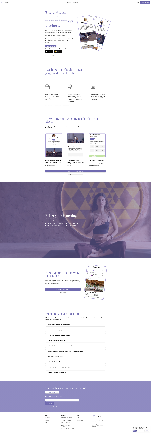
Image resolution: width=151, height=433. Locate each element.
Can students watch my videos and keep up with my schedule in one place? (65, 351)
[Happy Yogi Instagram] (85, 2)
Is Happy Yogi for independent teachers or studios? (60, 346)
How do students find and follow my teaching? (59, 335)
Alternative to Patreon (65, 423)
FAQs (81, 2)
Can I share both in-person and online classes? (59, 324)
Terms (78, 418)
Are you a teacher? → (63, 292)
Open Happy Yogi (145, 2)
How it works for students (62, 289)
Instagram (47, 423)
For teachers (68, 2)
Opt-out (146, 430)
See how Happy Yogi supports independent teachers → (57, 105)
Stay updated (49, 403)
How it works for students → (50, 55)
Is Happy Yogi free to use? (54, 361)
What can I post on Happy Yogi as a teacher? (58, 330)
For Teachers (47, 304)
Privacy (78, 417)
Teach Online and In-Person (66, 422)
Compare (60, 304)
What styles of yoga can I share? (55, 356)
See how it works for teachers (75, 171)
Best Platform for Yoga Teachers (67, 418)
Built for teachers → (49, 54)
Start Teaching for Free (52, 392)
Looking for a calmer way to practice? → (75, 174)
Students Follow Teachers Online (67, 428)
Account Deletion (80, 420)
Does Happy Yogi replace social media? (57, 372)
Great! (134, 430)
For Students (54, 304)
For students (75, 2)
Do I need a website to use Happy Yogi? (57, 340)
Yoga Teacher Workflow (65, 430)
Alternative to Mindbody (66, 420)
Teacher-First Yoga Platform (66, 417)
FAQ (46, 422)
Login (137, 2)
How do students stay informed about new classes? (60, 367)
